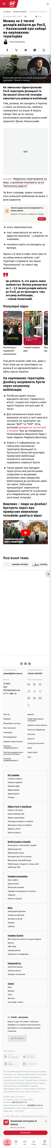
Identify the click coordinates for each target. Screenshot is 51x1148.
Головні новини (15, 779)
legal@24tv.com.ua (35, 1105)
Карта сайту (32, 752)
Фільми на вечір (15, 919)
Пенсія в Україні (15, 898)
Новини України (20, 12)
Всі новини (13, 775)
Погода (11, 797)
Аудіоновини (13, 794)
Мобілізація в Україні (19, 842)
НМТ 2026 (12, 947)
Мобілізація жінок (16, 853)
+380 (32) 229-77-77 (19, 1102)
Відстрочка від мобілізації (19, 860)
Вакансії (31, 739)
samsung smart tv (30, 1064)
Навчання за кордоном (18, 954)
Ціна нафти (13, 880)
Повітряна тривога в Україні (20, 821)
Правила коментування (37, 725)
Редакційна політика (12, 723)
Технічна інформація (36, 730)
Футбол (11, 991)
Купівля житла (14, 970)
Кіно (10, 908)
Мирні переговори (16, 818)
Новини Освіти (15, 935)
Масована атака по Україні (20, 825)
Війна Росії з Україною (20, 806)
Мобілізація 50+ (15, 849)
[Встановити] (25, 1127)
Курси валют (13, 883)
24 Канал (7, 12)
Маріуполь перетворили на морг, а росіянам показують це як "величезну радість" (25, 182)
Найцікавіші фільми (17, 911)
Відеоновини (13, 790)
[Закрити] (46, 1121)
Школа (11, 943)
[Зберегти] (44, 50)
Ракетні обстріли (15, 810)
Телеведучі (8, 732)
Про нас (6, 714)
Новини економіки (17, 876)
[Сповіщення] (47, 3)
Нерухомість (14, 963)
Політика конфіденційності (10, 747)
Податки (11, 895)
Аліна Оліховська (17, 42)
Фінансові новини (16, 887)
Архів (30, 748)
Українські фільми (16, 915)
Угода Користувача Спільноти (35, 720)
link (28, 684)
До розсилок (17, 1038)
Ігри (29, 757)
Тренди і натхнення (16, 974)
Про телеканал (9, 728)
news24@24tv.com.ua (12, 673)
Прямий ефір (14, 786)
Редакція (7, 719)
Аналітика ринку (15, 967)
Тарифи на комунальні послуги (22, 891)
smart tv (11, 1064)
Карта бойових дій (16, 814)
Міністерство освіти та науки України (24, 939)
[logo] (12, 4)
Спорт (11, 983)
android (11, 1056)
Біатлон (11, 998)
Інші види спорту (15, 1002)
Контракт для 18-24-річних (19, 856)
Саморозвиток (14, 950)
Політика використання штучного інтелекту (13, 753)
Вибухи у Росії (14, 829)
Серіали (11, 926)
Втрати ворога (14, 832)
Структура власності (36, 743)
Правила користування (13, 742)
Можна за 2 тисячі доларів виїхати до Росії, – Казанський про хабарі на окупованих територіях (38, 12)
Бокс (10, 987)
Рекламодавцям (10, 737)
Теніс (10, 994)
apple (30, 1056)
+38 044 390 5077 (35, 673)
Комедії (11, 923)
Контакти (31, 734)
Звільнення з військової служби (22, 845)
